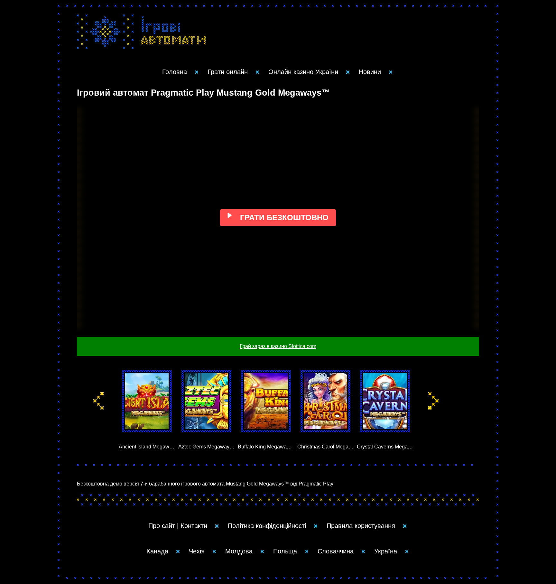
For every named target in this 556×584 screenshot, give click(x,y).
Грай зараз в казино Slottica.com (278, 346)
